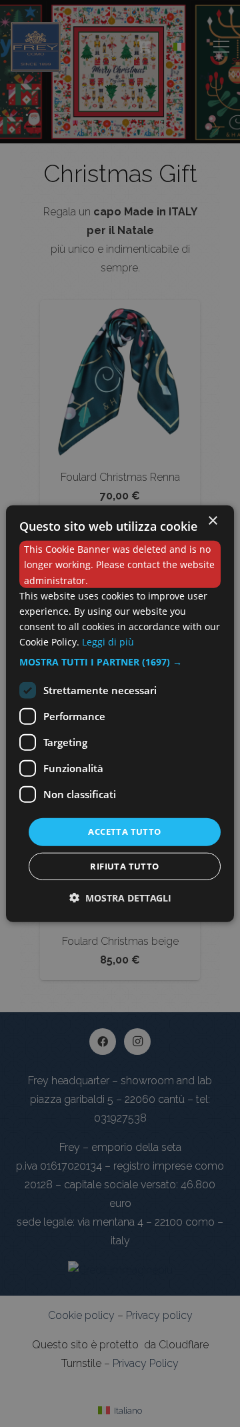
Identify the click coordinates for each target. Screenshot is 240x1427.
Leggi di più (108, 641)
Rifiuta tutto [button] (124, 866)
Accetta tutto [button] (124, 832)
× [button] (212, 521)
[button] (120, 662)
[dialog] (120, 713)
